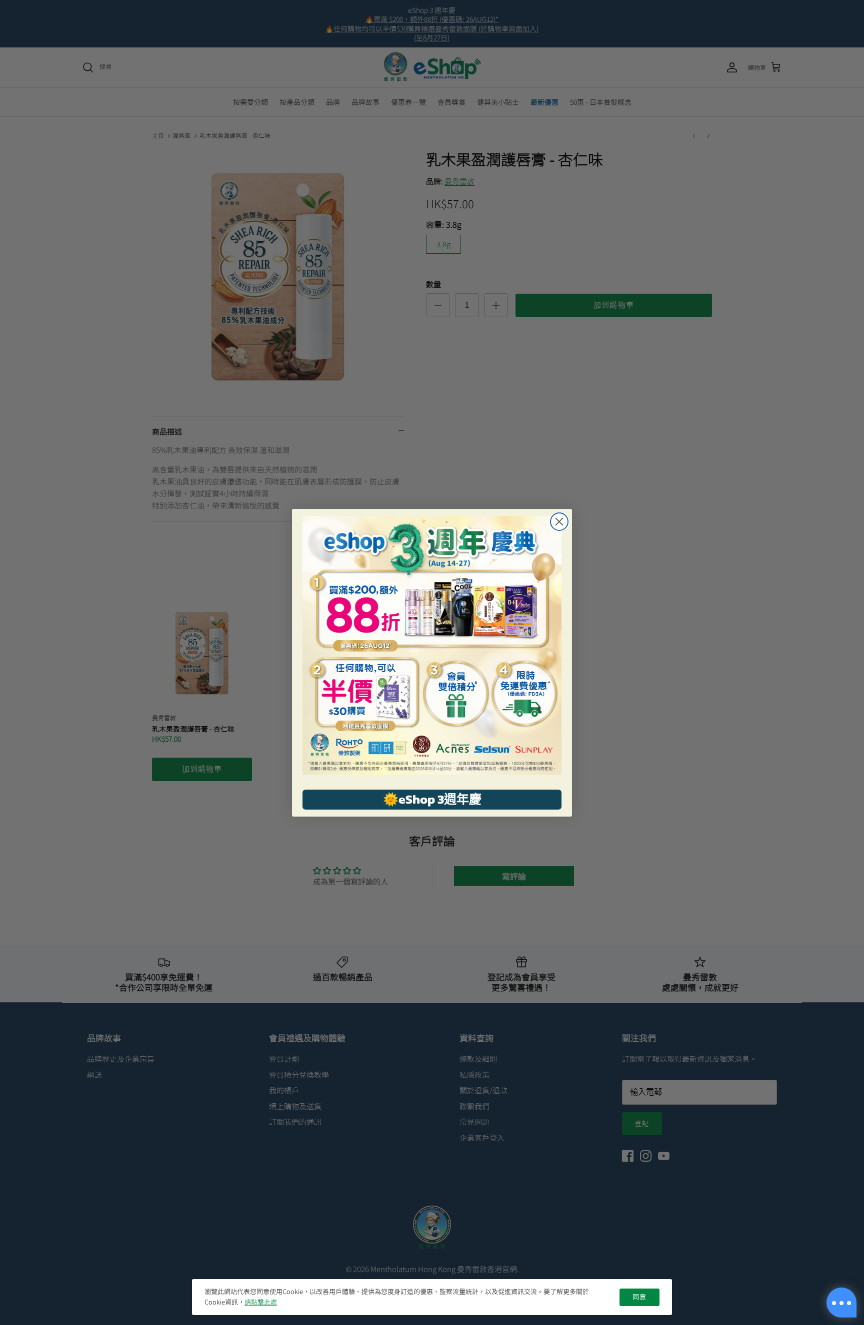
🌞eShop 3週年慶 (432, 799)
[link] (432, 645)
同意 (639, 1297)
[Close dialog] (559, 521)
